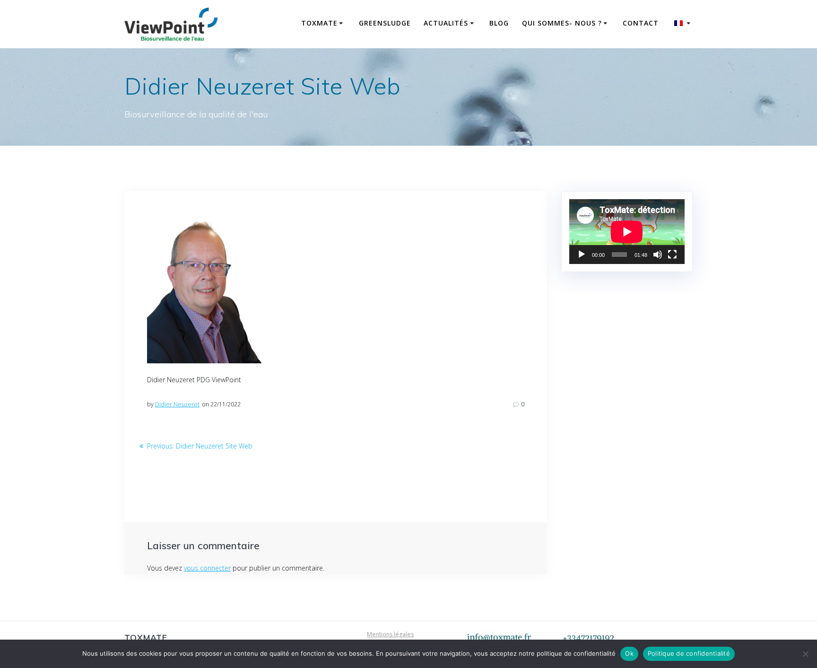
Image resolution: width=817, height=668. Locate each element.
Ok (629, 653)
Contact (641, 22)
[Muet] (657, 254)
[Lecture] (581, 254)
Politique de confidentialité (689, 653)
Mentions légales (390, 634)
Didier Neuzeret (177, 404)
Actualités (446, 22)
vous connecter (207, 567)
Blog (499, 22)
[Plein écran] (672, 254)
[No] (805, 654)
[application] (627, 231)
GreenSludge (385, 22)
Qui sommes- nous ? (562, 22)
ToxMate (319, 22)
